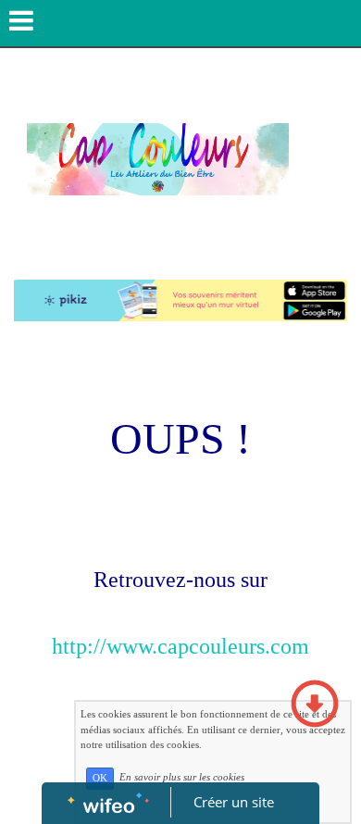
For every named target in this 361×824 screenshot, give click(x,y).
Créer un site (233, 802)
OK (100, 778)
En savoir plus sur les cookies (181, 777)
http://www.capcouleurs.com (180, 646)
